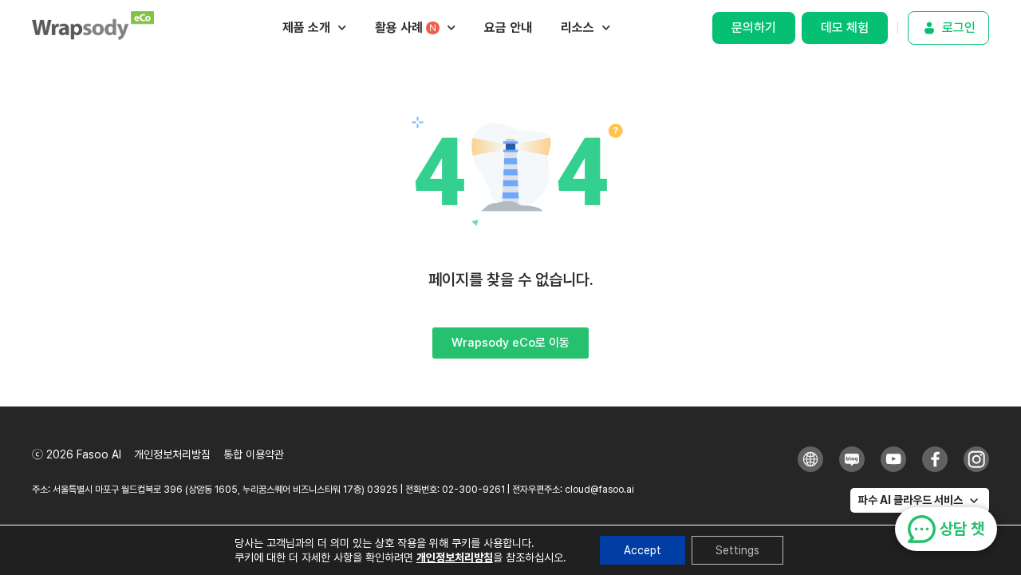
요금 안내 (508, 27)
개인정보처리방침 (454, 557)
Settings (737, 550)
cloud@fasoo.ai (599, 489)
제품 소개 (306, 27)
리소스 (577, 27)
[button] (919, 500)
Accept (642, 550)
